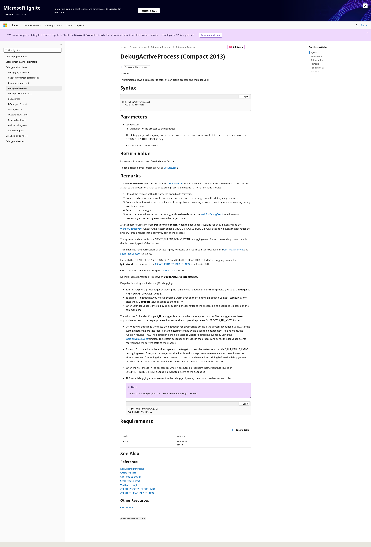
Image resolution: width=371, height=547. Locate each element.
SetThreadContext (130, 253)
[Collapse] (61, 44)
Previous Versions (138, 47)
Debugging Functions (186, 47)
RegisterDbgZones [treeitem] (17, 120)
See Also (315, 71)
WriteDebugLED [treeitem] (15, 130)
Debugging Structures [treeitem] (17, 135)
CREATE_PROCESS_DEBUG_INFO (172, 264)
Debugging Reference (161, 47)
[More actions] (248, 47)
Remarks (315, 63)
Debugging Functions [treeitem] (18, 72)
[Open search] (357, 25)
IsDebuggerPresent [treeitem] (17, 104)
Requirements (317, 67)
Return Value (317, 60)
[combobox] (32, 50)
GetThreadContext (233, 249)
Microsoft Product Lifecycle (89, 35)
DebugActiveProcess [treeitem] (18, 88)
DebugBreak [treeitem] (14, 98)
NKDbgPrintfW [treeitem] (15, 109)
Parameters (316, 56)
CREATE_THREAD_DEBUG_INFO (137, 493)
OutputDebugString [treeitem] (18, 114)
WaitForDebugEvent (212, 214)
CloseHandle (168, 270)
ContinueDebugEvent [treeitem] (18, 83)
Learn (123, 47)
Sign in (364, 25)
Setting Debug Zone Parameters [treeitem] (21, 61)
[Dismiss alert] (365, 5)
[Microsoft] (5, 25)
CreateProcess (176, 183)
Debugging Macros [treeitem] (15, 141)
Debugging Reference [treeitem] (16, 56)
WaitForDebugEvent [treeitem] (17, 125)
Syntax (314, 52)
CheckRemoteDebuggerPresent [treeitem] (23, 77)
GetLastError (170, 167)
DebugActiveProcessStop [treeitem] (20, 93)
